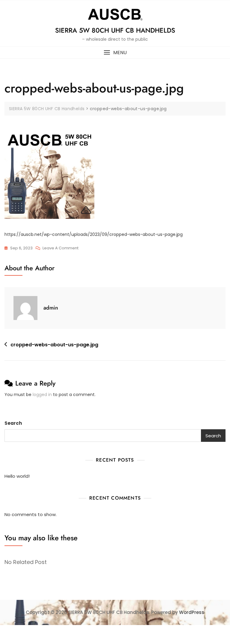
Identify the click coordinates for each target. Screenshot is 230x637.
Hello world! (17, 476)
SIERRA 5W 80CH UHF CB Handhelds (115, 30)
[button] (115, 52)
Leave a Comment (60, 248)
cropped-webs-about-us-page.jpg (54, 344)
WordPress (191, 612)
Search (13, 423)
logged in (42, 395)
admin (50, 308)
